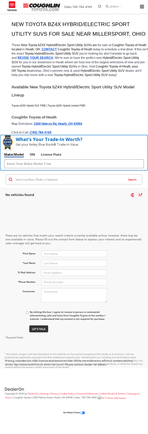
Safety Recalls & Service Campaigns (119, 393)
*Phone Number (26, 281)
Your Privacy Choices (71, 412)
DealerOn (33, 393)
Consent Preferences (87, 393)
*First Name (28, 253)
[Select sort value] (139, 194)
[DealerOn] (14, 389)
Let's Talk (38, 329)
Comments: (29, 291)
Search (132, 179)
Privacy (54, 393)
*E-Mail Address (26, 272)
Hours (8, 397)
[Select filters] (132, 195)
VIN (32, 154)
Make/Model (14, 154)
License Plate (51, 154)
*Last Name (29, 262)
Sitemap (44, 393)
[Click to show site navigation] (142, 7)
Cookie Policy (67, 393)
